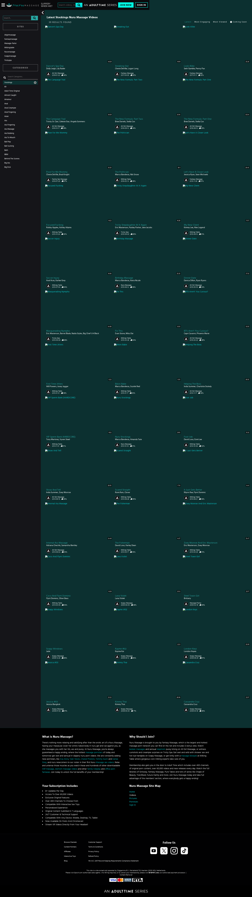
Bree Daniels (120, 122)
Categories (20, 68)
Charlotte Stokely (204, 386)
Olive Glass (63, 598)
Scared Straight (122, 490)
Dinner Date (190, 278)
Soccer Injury (52, 278)
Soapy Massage (127, 603)
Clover (127, 492)
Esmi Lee (198, 439)
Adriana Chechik (53, 545)
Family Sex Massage (59, 179)
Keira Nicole (135, 280)
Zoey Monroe (65, 492)
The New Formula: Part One (197, 119)
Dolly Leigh (51, 69)
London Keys (190, 649)
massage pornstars (94, 752)
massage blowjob (189, 756)
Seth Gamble (189, 69)
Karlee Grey (60, 280)
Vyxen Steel (65, 439)
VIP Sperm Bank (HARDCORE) (60, 437)
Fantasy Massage (127, 73)
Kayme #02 (120, 649)
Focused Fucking (54, 225)
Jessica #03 (52, 702)
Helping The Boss (192, 384)
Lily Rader (61, 69)
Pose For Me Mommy (57, 172)
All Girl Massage (58, 73)
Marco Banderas (122, 175)
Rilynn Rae (188, 492)
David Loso (189, 439)
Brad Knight (64, 175)
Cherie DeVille (121, 69)
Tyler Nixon (75, 759)
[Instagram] (174, 851)
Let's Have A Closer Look (196, 172)
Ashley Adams (65, 228)
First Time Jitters (54, 384)
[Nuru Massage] (22, 5)
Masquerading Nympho (58, 331)
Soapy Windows (54, 649)
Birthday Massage (124, 278)
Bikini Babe (120, 384)
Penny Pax (200, 69)
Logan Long (133, 69)
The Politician (122, 172)
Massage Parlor (195, 603)
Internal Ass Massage (57, 543)
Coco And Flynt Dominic (58, 596)
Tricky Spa (125, 232)
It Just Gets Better (193, 490)
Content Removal (126, 875)
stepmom (161, 749)
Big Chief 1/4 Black (91, 333)
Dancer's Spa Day (55, 66)
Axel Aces (50, 280)
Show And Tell (53, 490)
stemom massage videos (66, 769)
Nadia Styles (77, 333)
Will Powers (51, 386)
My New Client (191, 225)
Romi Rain (119, 492)
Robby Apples (52, 228)
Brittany (187, 598)
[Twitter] (164, 851)
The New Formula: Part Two (129, 119)
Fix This (119, 331)
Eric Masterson (121, 228)
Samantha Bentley (69, 545)
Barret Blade (65, 333)
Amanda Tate (136, 439)
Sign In (141, 5)
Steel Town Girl (191, 596)
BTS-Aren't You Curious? (196, 331)
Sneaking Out (122, 66)
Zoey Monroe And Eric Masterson (200, 543)
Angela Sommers (77, 122)
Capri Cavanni (190, 333)
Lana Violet (120, 596)
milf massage (48, 769)
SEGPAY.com (154, 873)
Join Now (126, 5)
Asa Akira (64, 759)
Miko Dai (129, 333)
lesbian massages (137, 749)
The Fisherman (122, 543)
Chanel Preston (88, 759)
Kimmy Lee (188, 228)
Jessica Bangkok (53, 704)
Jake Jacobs (147, 228)
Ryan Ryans (201, 280)
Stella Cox (131, 122)
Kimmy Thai (121, 702)
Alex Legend (199, 228)
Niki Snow (134, 175)
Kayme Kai (119, 651)
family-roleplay (94, 769)
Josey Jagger (62, 386)
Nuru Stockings (123, 437)
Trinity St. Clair (52, 122)
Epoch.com (78, 873)
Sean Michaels (202, 175)
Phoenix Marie (203, 333)
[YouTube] (153, 851)
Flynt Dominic (200, 492)
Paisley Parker (135, 228)
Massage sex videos (105, 762)
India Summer (190, 386)
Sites (20, 27)
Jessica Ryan (189, 175)
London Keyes (190, 651)
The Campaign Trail (55, 119)
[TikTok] (184, 851)
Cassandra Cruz (191, 702)
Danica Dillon (189, 280)
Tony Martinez (52, 439)
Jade (48, 651)
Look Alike (189, 66)
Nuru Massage (126, 285)
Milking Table (126, 179)
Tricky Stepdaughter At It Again (131, 225)
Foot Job (188, 437)
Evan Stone (120, 333)
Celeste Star (64, 122)
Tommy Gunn (102, 759)
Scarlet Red (135, 386)
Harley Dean (131, 545)
